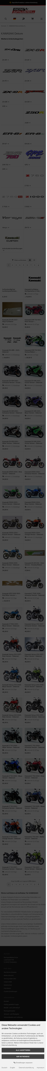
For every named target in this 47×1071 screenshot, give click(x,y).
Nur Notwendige (23, 1056)
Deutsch (4, 1068)
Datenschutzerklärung (26, 1068)
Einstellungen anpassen (24, 1063)
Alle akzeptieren (23, 1050)
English (12, 1068)
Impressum (40, 1068)
